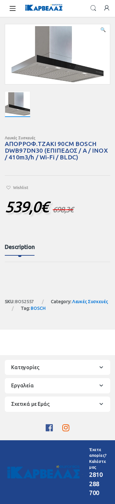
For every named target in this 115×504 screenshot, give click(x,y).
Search (93, 8)
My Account (106, 8)
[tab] (19, 249)
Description (19, 247)
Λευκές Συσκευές (20, 138)
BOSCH (38, 308)
